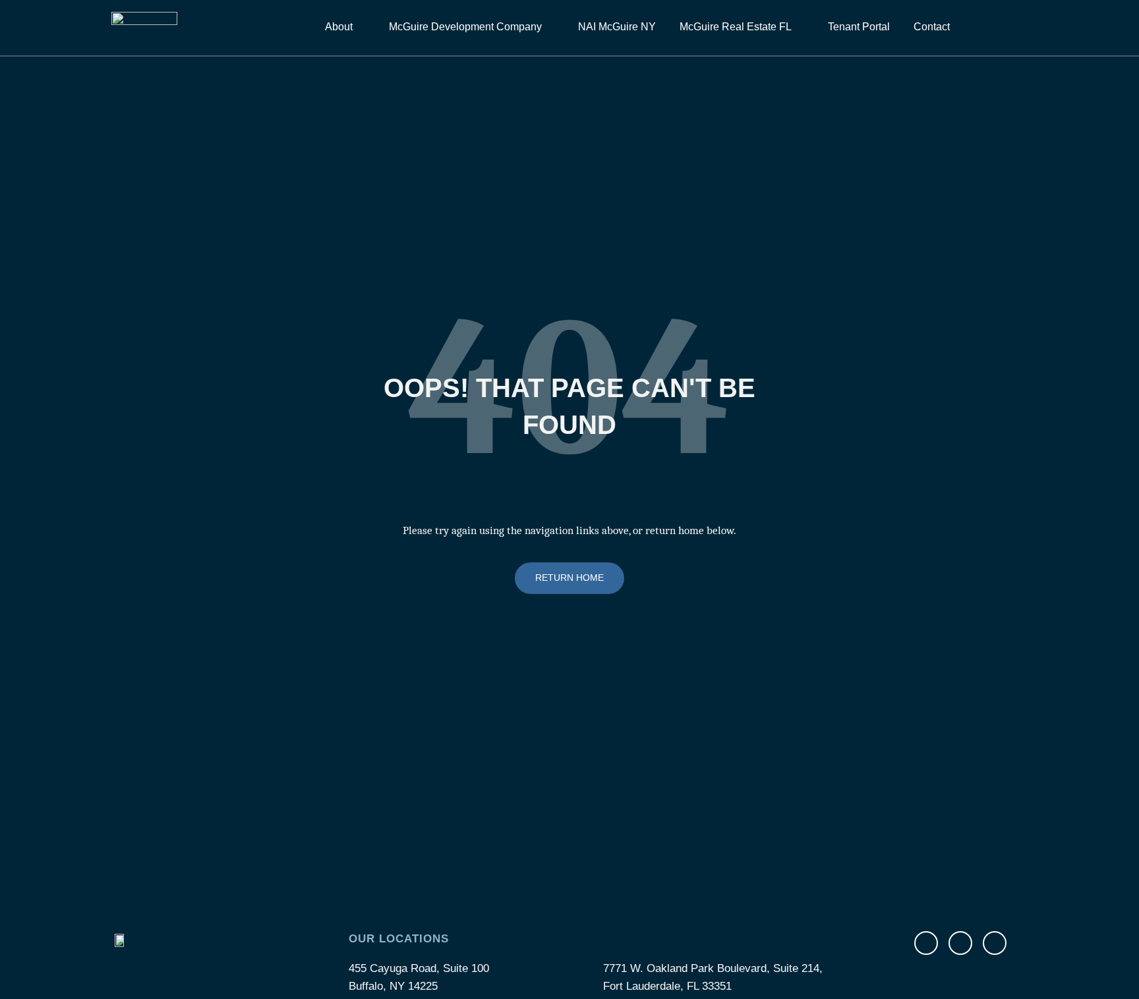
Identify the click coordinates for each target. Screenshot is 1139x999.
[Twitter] (960, 943)
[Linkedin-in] (995, 943)
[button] (1010, 27)
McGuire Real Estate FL (736, 26)
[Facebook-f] (926, 943)
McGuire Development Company (465, 26)
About (339, 26)
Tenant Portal (859, 26)
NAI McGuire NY (617, 26)
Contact (932, 26)
